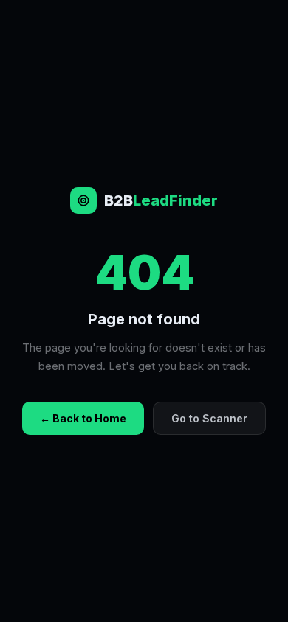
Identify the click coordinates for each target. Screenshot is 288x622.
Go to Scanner (209, 418)
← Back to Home (83, 418)
